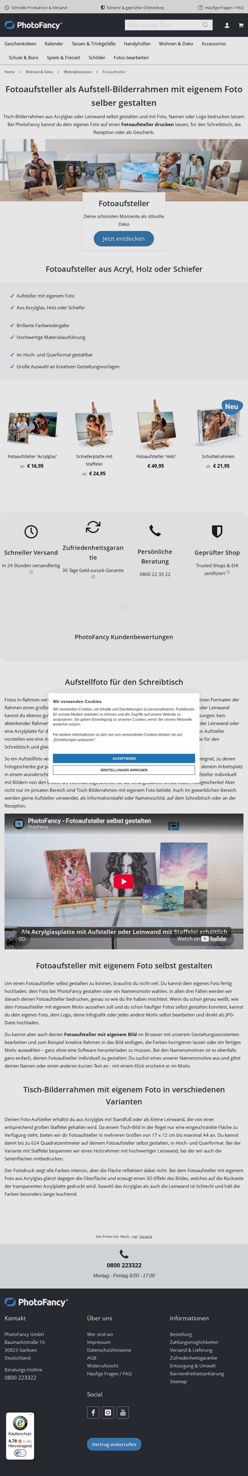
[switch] (20, 1453)
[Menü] (30, 1416)
